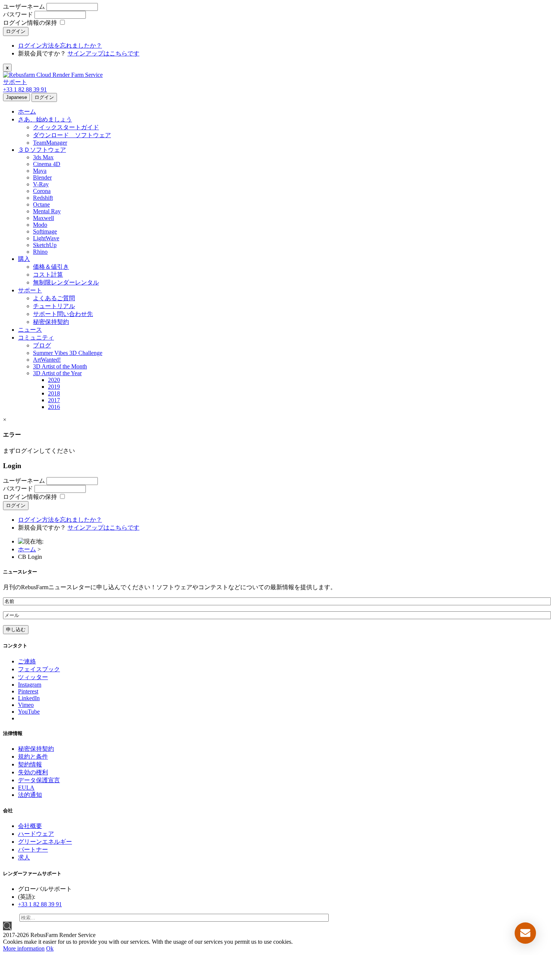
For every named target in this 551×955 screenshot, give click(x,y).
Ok (50, 948)
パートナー (33, 849)
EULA (26, 787)
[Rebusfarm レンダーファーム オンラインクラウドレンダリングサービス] (53, 75)
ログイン (15, 31)
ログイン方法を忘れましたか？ (60, 45)
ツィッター (33, 677)
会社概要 (30, 826)
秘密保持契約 (36, 748)
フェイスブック (39, 669)
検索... (11, 917)
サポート (15, 82)
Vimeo (26, 705)
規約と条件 (33, 756)
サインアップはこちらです (103, 53)
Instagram (29, 684)
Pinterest (28, 691)
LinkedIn (29, 698)
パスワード (18, 14)
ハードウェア (36, 834)
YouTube (29, 711)
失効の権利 (33, 772)
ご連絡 (27, 661)
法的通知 (30, 795)
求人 (24, 857)
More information (24, 948)
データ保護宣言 (39, 780)
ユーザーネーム (24, 6)
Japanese (16, 97)
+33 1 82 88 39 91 (25, 89)
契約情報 (30, 764)
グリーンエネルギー (45, 841)
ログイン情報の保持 (30, 22)
